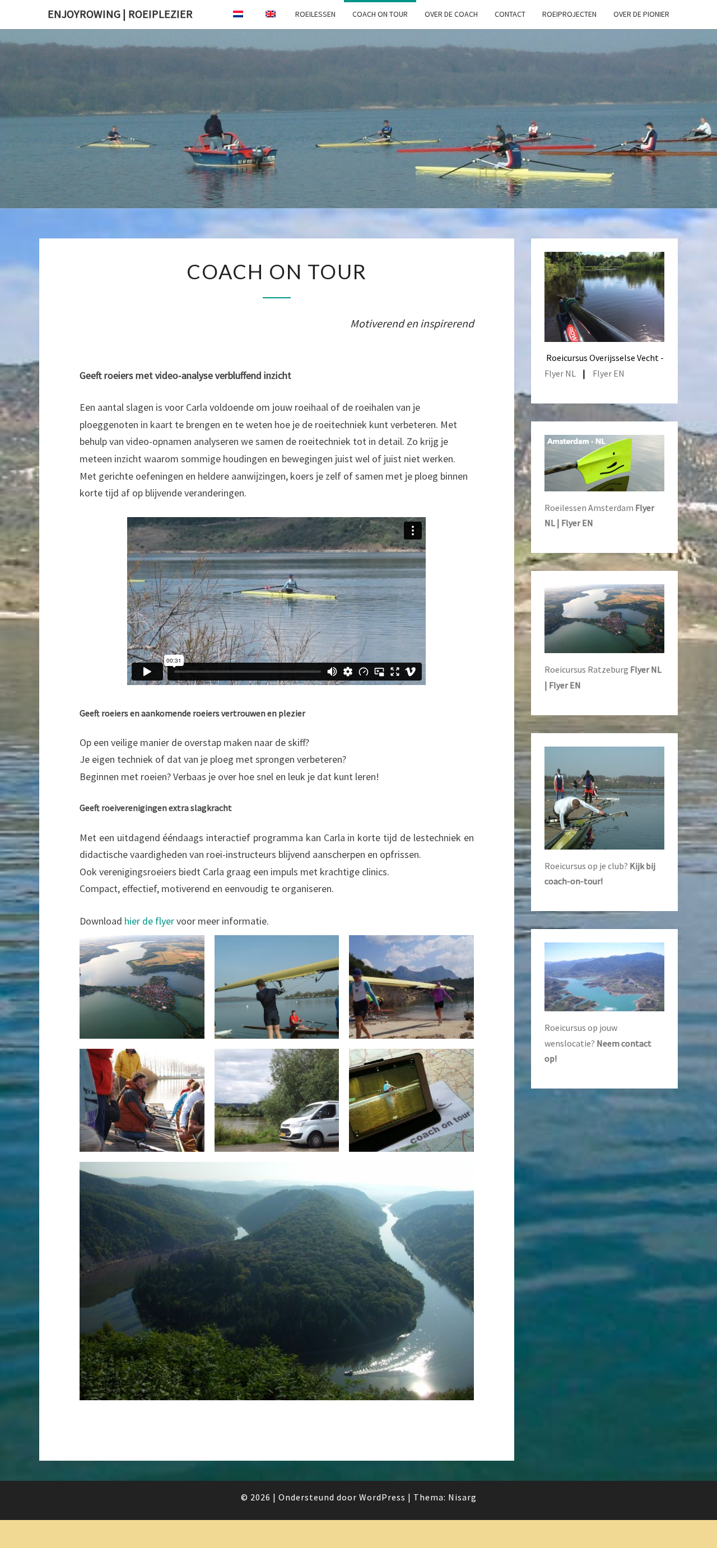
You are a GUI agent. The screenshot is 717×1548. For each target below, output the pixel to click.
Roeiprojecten (569, 14)
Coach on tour (380, 14)
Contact (510, 14)
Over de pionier (641, 14)
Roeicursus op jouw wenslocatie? (597, 1042)
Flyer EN (609, 373)
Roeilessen (315, 14)
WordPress (382, 1497)
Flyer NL (560, 373)
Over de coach (451, 14)
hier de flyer (149, 920)
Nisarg (462, 1497)
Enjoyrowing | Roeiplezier (120, 14)
